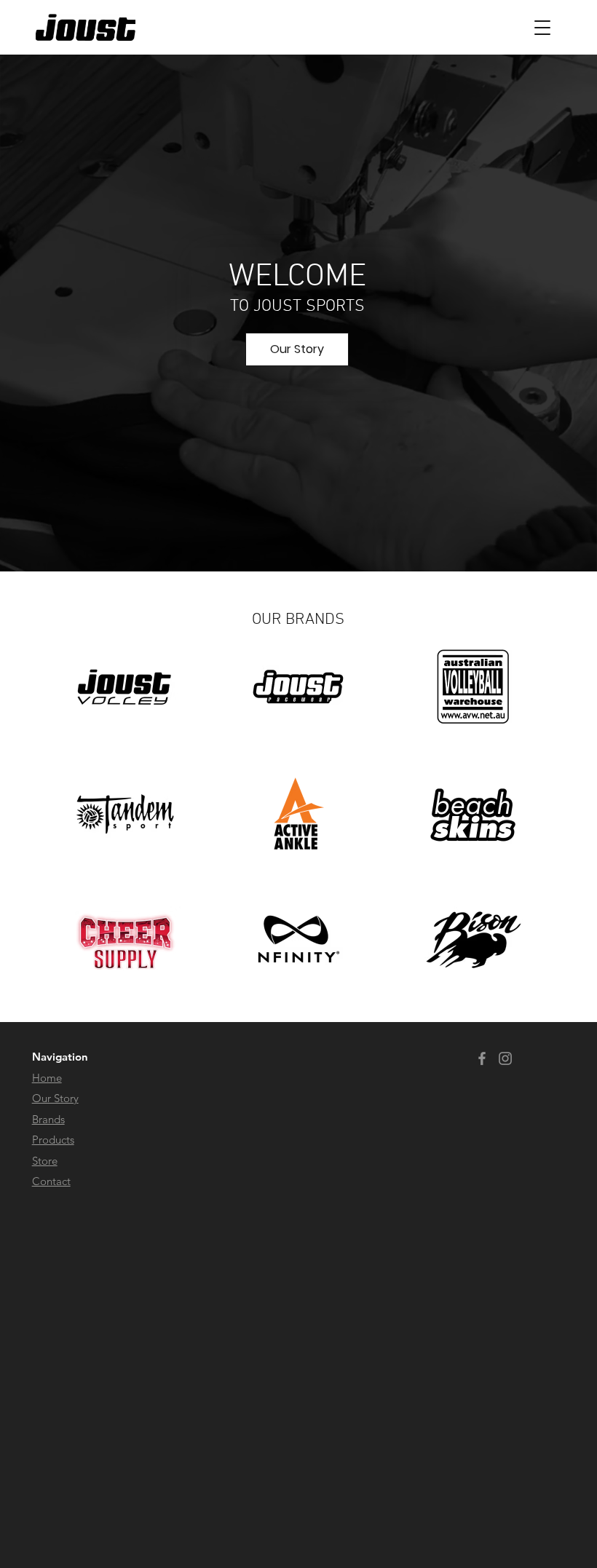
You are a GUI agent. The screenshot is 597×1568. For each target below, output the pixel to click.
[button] (542, 27)
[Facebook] (482, 1058)
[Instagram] (505, 1058)
